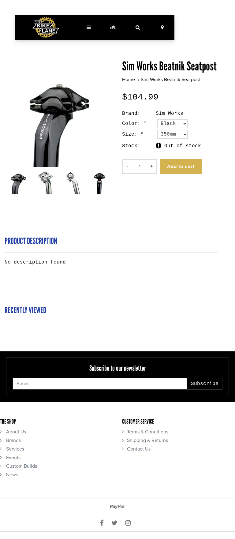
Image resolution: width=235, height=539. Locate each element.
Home (128, 80)
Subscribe (204, 384)
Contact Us (139, 449)
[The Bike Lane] (45, 27)
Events (13, 458)
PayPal (117, 506)
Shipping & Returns (147, 440)
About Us (15, 432)
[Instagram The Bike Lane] (130, 523)
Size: (133, 134)
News (11, 475)
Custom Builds (21, 466)
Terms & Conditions (147, 432)
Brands (13, 440)
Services (14, 449)
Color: (134, 123)
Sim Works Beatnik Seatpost (170, 80)
